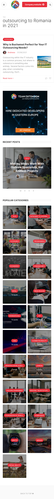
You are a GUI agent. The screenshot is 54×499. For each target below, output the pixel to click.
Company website (33, 4)
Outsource (8, 39)
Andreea (11, 52)
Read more (7, 78)
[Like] (49, 78)
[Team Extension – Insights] (15, 4)
